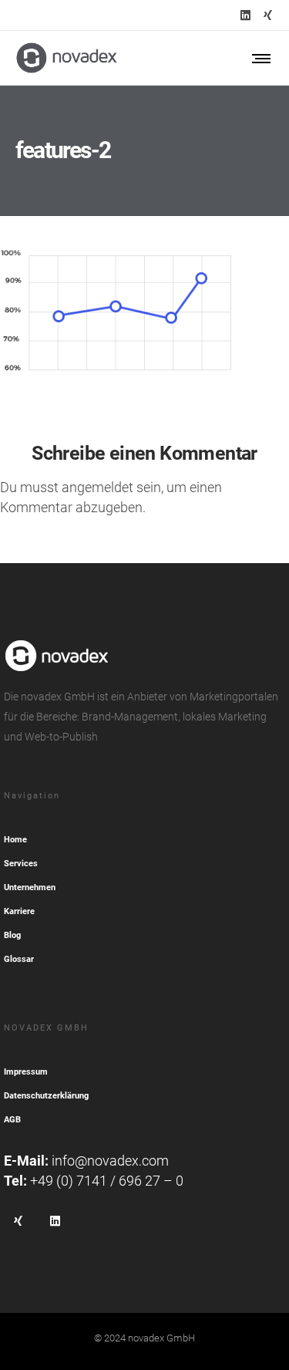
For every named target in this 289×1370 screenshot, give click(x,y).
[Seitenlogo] (66, 58)
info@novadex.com (110, 1160)
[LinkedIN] (245, 15)
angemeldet (97, 487)
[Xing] (268, 15)
